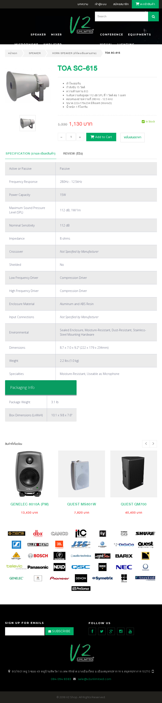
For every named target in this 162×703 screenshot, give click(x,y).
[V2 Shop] (81, 25)
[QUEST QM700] (133, 474)
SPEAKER (35, 53)
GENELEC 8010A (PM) (30, 504)
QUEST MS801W (81, 504)
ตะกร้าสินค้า (147, 4)
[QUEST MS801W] (81, 474)
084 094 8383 (61, 679)
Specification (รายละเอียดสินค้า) (31, 153)
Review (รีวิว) (73, 153)
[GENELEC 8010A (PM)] (29, 474)
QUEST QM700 (134, 504)
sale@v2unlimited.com (94, 679)
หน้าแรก (12, 53)
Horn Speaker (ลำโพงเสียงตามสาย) (74, 53)
